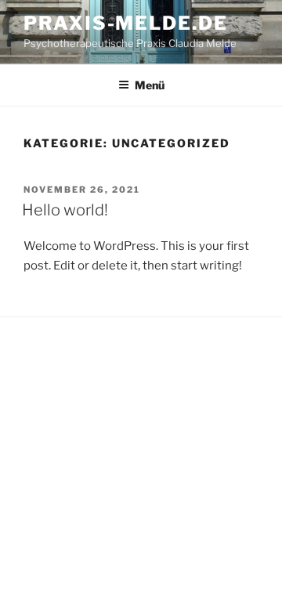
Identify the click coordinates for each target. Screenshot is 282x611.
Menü (149, 85)
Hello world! (65, 210)
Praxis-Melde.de (126, 23)
